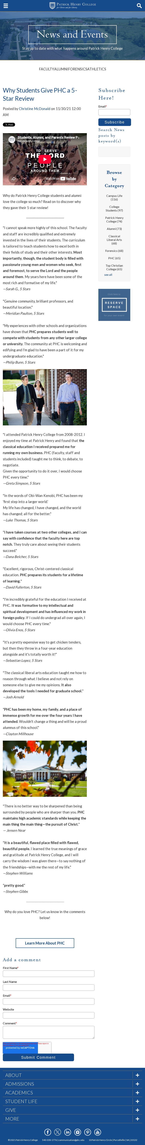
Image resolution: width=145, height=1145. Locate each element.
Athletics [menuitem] (96, 69)
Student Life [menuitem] (21, 1101)
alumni (114, 228)
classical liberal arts (114, 239)
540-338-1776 (49, 1140)
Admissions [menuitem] (19, 1084)
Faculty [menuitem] (46, 69)
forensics (114, 250)
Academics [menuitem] (19, 1092)
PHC (114, 258)
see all (108, 274)
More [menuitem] (12, 1118)
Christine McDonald (34, 109)
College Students (114, 208)
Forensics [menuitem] (77, 69)
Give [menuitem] (10, 1110)
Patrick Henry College (114, 219)
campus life (114, 197)
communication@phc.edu (71, 1140)
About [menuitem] (13, 1075)
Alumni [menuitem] (61, 69)
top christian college (114, 267)
